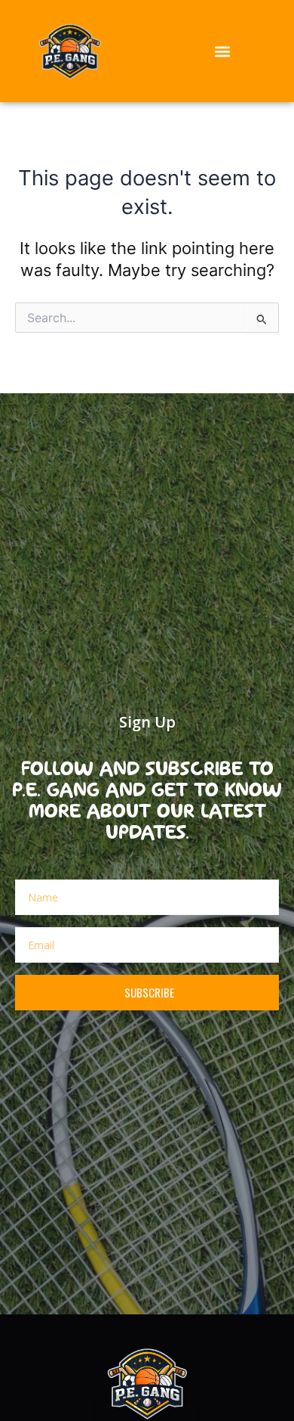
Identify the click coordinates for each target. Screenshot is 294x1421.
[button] (222, 51)
